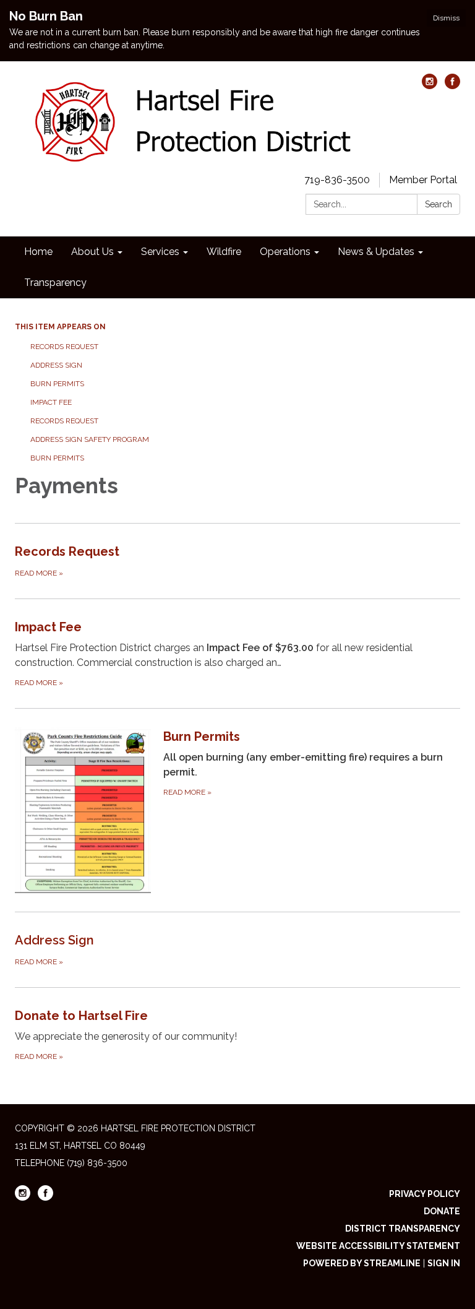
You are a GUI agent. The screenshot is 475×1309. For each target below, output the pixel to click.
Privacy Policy (424, 1194)
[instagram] (429, 86)
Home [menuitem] (38, 251)
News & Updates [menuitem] (376, 251)
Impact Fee (51, 402)
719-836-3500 (337, 180)
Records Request (64, 346)
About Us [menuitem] (92, 251)
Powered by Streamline (362, 1263)
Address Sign (57, 365)
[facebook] (452, 86)
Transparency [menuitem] (55, 282)
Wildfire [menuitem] (224, 251)
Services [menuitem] (160, 251)
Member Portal (423, 180)
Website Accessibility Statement (378, 1246)
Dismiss (446, 18)
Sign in (443, 1263)
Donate (442, 1211)
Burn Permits (58, 383)
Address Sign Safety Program (89, 439)
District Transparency (402, 1228)
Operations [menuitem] (285, 251)
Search (438, 204)
